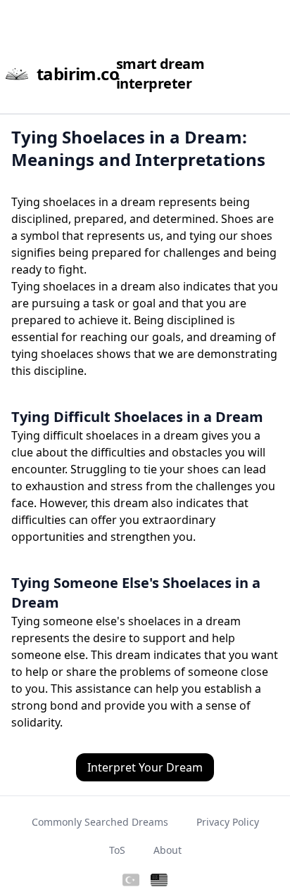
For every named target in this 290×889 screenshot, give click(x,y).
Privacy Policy (227, 822)
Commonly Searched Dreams (100, 822)
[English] (159, 880)
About (167, 850)
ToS (117, 850)
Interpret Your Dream (145, 767)
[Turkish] (130, 880)
